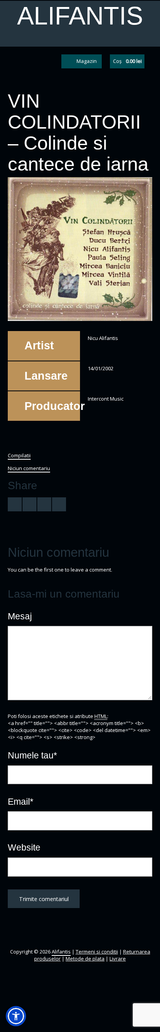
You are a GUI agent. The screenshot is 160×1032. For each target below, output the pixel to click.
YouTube (38, 61)
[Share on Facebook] (30, 504)
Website (24, 847)
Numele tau (32, 755)
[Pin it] (59, 504)
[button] (16, 1016)
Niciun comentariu (29, 468)
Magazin (87, 61)
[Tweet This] (15, 504)
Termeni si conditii (97, 951)
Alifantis (80, 16)
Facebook (24, 61)
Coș (127, 61)
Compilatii (19, 455)
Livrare (118, 958)
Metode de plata (85, 958)
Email (20, 802)
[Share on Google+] (44, 504)
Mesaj (20, 616)
